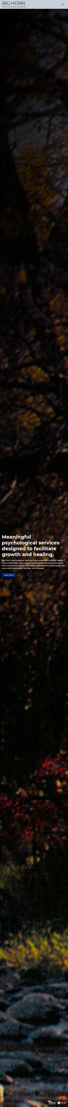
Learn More (9, 575)
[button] (63, 4)
